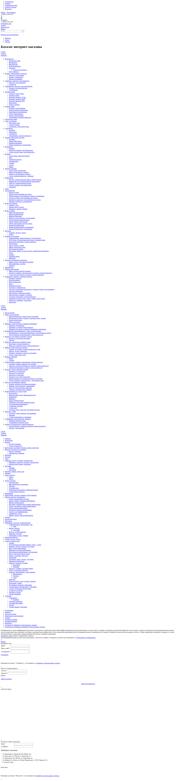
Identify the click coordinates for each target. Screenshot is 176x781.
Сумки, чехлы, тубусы (12, 539)
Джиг (7, 459)
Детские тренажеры (16, 291)
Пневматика (9, 267)
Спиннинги (13, 598)
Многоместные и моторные (18, 484)
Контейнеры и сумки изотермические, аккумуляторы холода (30, 333)
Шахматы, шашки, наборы (18, 209)
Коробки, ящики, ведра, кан (14, 471)
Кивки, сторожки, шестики (18, 556)
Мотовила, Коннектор (16, 561)
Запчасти (12, 68)
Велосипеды (9, 59)
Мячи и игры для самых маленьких (21, 262)
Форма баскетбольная (16, 225)
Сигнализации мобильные (18, 404)
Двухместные (13, 482)
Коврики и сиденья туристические (21, 327)
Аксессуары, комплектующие (19, 156)
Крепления (13, 103)
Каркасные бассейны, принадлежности (22, 242)
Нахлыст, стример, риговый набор (21, 568)
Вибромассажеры (15, 286)
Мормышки (9, 493)
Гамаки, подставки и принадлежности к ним (24, 349)
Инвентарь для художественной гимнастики (24, 181)
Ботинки (12, 130)
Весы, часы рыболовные (17, 548)
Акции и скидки (10, 7)
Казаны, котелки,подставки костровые (22, 384)
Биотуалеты (13, 393)
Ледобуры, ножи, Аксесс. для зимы (21, 559)
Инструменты (14, 72)
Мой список (5, 27)
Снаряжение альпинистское (18, 422)
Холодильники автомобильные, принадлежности (26, 335)
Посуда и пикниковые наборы (15, 382)
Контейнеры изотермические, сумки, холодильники (23, 331)
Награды (8, 231)
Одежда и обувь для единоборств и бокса (23, 198)
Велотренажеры (14, 280)
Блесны (7, 442)
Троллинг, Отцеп (15, 592)
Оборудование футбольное (18, 222)
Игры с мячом (10, 211)
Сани (15, 578)
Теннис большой (10, 169)
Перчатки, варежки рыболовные (20, 510)
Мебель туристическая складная (16, 347)
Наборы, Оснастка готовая (18, 563)
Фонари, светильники (16, 428)
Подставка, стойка (15, 583)
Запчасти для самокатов (17, 83)
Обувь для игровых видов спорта (20, 223)
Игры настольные (11, 203)
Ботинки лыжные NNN (17, 99)
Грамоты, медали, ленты (17, 233)
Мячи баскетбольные (16, 212)
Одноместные (14, 488)
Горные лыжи (9, 106)
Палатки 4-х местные (16, 375)
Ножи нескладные (15, 320)
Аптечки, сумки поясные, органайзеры (22, 413)
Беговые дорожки (15, 278)
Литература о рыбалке (16, 453)
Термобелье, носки (15, 514)
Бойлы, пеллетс (14, 528)
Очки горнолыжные (16, 114)
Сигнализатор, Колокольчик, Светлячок (23, 587)
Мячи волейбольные (16, 214)
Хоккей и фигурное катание (14, 137)
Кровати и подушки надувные (19, 338)
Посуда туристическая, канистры (20, 388)
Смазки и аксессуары (16, 94)
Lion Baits (16, 530)
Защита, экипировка (16, 77)
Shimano (12, 468)
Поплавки (8, 521)
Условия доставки (11, 619)
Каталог (7, 3)
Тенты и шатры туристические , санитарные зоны (26, 380)
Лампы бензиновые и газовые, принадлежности (25, 368)
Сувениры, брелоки (16, 406)
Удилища (8, 596)
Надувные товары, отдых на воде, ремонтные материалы (29, 251)
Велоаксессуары (14, 61)
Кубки (11, 234)
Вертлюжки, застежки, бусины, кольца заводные (22, 448)
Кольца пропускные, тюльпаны (20, 464)
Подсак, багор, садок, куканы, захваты (22, 581)
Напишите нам (6, 23)
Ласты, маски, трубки (16, 245)
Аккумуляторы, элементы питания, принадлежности (27, 426)
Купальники (13, 244)
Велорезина (13, 62)
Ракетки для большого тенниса (19, 174)
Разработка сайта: (7, 636)
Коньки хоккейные (15, 143)
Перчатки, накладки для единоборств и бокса (25, 200)
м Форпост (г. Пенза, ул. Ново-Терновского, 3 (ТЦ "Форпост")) (25, 760)
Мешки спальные (11, 357)
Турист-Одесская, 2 (15, 446)
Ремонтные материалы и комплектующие (23, 490)
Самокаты (12, 84)
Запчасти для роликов (16, 75)
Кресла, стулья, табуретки (18, 351)
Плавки (11, 255)
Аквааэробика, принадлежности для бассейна (25, 238)
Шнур (11, 479)
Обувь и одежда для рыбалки (15, 497)
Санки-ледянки (14, 125)
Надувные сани (14, 123)
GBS (14, 526)
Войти (3, 12)
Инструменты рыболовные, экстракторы (23, 552)
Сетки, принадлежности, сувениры (21, 176)
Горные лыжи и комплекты (18, 110)
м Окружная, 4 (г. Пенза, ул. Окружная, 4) (17, 758)
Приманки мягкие (11, 537)
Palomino (16, 567)
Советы (7, 618)
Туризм (3, 53)
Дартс (7, 189)
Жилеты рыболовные (16, 503)
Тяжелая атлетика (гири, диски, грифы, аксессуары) (27, 298)
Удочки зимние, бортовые (18, 607)
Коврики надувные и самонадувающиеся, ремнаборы (27, 329)
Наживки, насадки (15, 534)
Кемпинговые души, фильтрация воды (22, 395)
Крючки (7, 473)
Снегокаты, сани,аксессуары (19, 126)
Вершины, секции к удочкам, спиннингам (23, 462)
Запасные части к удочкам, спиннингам (19, 460)
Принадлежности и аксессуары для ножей (23, 316)
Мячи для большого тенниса (19, 172)
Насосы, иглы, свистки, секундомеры (22, 218)
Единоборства (10, 190)
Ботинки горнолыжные (17, 108)
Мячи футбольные (15, 216)
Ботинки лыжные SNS (17, 101)
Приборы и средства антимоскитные (22, 402)
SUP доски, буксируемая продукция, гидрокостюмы (27, 240)
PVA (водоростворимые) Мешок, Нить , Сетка (25, 545)
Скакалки (12, 187)
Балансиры (9, 440)
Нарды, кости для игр (16, 207)
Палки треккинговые (16, 400)
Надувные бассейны (16, 249)
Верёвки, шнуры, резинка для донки (21, 546)
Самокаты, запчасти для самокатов (17, 81)
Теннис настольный (12, 269)
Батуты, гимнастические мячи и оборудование (25, 180)
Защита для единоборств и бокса (20, 194)
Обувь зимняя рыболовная (18, 508)
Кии (10, 158)
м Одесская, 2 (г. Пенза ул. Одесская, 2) (16, 756)
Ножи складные (14, 322)
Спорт (3, 52)
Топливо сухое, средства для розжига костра (24, 410)
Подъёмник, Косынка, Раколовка (20, 585)
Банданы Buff (9, 313)
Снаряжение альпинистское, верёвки (18, 419)
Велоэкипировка (15, 66)
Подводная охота (11, 519)
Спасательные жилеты (17, 492)
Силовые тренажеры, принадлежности (22, 297)
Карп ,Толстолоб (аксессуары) (19, 554)
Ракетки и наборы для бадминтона (21, 150)
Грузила (7, 457)
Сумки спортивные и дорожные (20, 417)
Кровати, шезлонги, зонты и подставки (22, 353)
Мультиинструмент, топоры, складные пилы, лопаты (27, 318)
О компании (9, 2)
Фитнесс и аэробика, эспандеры (20, 300)
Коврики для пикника (16, 325)
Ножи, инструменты (12, 314)
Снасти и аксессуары (12, 541)
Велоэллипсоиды (15, 282)
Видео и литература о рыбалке (15, 449)
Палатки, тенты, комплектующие (16, 369)
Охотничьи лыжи (11, 119)
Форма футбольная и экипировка (20, 229)
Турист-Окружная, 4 (20, 70)
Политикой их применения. (86, 638)
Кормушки (12, 557)
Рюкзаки (12, 415)
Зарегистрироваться (88, 684)
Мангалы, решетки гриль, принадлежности (24, 346)
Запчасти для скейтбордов (18, 88)
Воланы (11, 148)
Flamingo (16, 599)
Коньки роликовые (15, 79)
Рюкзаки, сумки (10, 411)
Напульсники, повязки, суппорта (20, 295)
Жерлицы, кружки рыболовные (20, 550)
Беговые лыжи (10, 92)
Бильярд (8, 154)
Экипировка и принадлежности (20, 117)
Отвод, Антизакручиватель (18, 570)
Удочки (11, 605)
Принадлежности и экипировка (20, 145)
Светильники (13, 161)
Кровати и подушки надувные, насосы (18, 336)
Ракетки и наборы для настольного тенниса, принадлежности (30, 273)
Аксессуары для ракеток (17, 170)
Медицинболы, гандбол (17, 264)
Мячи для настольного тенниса (20, 271)
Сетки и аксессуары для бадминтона (21, 152)
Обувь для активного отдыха (19, 499)
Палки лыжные (14, 105)
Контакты (8, 9)
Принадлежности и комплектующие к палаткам (25, 379)
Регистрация (11, 12)
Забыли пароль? (6, 679)
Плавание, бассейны (12, 236)
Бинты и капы (14, 192)
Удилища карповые (15, 601)
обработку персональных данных (48, 663)
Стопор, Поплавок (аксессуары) (20, 589)
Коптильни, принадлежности (19, 344)
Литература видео (15, 159)
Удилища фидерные (16, 603)
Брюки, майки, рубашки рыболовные (22, 501)
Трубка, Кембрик (15, 594)
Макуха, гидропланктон (17, 532)
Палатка (16, 576)
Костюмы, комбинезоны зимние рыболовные (24, 504)
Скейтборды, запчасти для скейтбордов (18, 86)
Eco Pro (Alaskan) (15, 444)
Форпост (8, 438)
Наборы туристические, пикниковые (22, 386)
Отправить (4, 655)
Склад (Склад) (8, 762)
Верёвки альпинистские (17, 421)
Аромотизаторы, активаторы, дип (20, 524)
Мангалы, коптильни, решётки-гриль (18, 342)
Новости (8, 612)
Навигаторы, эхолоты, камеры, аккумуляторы (21, 495)
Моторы (12, 486)
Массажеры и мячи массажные (19, 293)
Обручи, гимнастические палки (20, 183)
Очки (11, 253)
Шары (11, 167)
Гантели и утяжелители (17, 287)
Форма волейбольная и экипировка (21, 227)
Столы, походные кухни (17, 355)
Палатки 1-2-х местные (17, 371)
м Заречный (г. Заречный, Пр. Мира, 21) (17, 754)
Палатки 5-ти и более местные (19, 377)
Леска (11, 477)
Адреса (3, 25)
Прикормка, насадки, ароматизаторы (17, 523)
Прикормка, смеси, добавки (18, 535)
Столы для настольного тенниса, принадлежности (26, 275)
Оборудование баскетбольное (19, 220)
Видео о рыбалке (15, 451)
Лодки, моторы (10, 481)
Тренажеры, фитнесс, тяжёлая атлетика (18, 276)
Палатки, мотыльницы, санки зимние (22, 572)
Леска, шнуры (10, 475)
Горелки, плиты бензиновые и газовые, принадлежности (29, 366)
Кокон (11, 358)
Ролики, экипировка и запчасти (16, 73)
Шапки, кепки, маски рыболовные (21, 515)
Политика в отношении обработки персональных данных (25, 627)
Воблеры (8, 455)
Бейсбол (12, 265)
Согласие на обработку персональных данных (21, 625)
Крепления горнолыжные (18, 112)
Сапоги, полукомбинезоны (18, 512)
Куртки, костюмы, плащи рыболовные (22, 506)
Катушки (8, 466)
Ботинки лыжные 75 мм (17, 97)
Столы (11, 165)
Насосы (11, 340)
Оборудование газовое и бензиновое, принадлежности (24, 362)
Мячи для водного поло (17, 247)
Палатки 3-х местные (16, 373)
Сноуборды (9, 128)
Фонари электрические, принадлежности (19, 424)
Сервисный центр (11, 5)
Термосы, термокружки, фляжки (20, 389)
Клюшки (12, 139)
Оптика (7, 517)
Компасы (12, 399)
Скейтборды (13, 90)
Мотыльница (17, 574)
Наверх (3, 642)
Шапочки (12, 258)
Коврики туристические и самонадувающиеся (21, 324)
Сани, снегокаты (11, 121)
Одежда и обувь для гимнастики (20, 185)
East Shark (12, 470)
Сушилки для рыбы (16, 590)
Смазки (11, 543)
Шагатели (12, 302)
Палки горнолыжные (16, 115)
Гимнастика (9, 178)
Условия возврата (11, 621)
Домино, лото (14, 205)
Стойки (11, 163)
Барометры (13, 397)
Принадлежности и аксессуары (16, 391)
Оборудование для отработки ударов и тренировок (26, 196)
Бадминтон (9, 147)
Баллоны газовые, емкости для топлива (22, 364)
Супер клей (13, 408)
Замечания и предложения (14, 616)
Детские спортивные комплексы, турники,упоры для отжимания (31, 289)
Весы (11, 284)
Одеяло (11, 360)
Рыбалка (4, 55)
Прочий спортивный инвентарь (16, 260)
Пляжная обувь (14, 256)
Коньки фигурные (15, 141)
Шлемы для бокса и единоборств (20, 201)
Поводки (12, 579)
